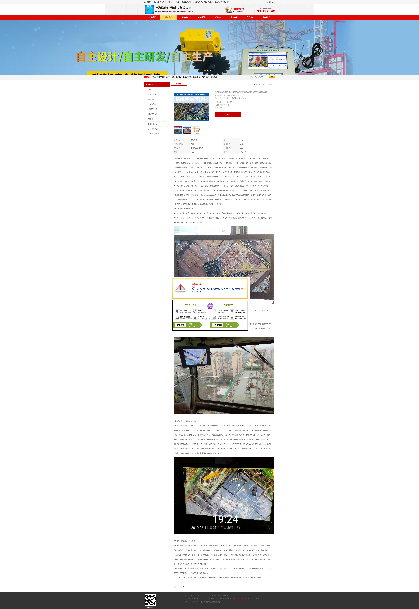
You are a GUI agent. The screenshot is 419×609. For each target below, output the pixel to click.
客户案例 (234, 17)
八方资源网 (196, 602)
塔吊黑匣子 (152, 89)
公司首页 (152, 17)
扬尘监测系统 (152, 94)
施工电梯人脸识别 (154, 124)
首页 (263, 84)
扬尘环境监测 (152, 109)
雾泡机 (150, 119)
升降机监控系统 (153, 129)
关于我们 (201, 17)
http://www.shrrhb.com (181, 587)
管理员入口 (211, 602)
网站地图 (218, 602)
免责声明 (204, 602)
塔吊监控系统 (152, 114)
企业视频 (184, 17)
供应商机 (168, 17)
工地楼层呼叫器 (153, 134)
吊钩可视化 (152, 99)
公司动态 (217, 17)
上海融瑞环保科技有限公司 (240, 598)
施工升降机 (242, 98)
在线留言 (228, 114)
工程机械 (225, 98)
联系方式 (266, 17)
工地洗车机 (152, 104)
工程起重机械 (233, 98)
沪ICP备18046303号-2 (223, 598)
